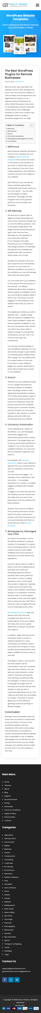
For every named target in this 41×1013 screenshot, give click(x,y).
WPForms (11, 129)
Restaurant (9, 930)
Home (6, 782)
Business (7, 849)
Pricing (7, 803)
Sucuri (10, 134)
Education (8, 873)
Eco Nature (8, 866)
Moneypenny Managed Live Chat (20, 139)
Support (7, 796)
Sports (7, 940)
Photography (9, 926)
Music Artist (9, 909)
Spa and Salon (10, 937)
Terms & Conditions (12, 810)
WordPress (20, 82)
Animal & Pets (10, 838)
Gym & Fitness (10, 888)
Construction (9, 856)
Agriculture (8, 835)
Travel (6, 947)
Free (6, 880)
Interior (7, 895)
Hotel (6, 891)
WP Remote (12, 131)
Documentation (10, 799)
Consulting (8, 859)
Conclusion (12, 141)
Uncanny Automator (16, 136)
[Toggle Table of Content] (30, 125)
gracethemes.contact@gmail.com (16, 971)
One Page (8, 919)
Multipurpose (9, 905)
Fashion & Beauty (11, 877)
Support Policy (10, 813)
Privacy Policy (9, 817)
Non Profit (8, 916)
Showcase (8, 806)
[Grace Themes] (15, 6)
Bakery (7, 845)
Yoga (6, 954)
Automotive (9, 842)
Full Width (8, 884)
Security (7, 933)
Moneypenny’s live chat (17, 612)
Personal (7, 923)
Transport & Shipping (12, 944)
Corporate (8, 863)
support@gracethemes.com (14, 968)
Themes (7, 785)
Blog (6, 792)
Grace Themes (24, 1000)
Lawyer (7, 898)
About (6, 789)
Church (7, 852)
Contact (7, 820)
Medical (7, 902)
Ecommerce (9, 870)
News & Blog (9, 912)
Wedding (8, 951)
